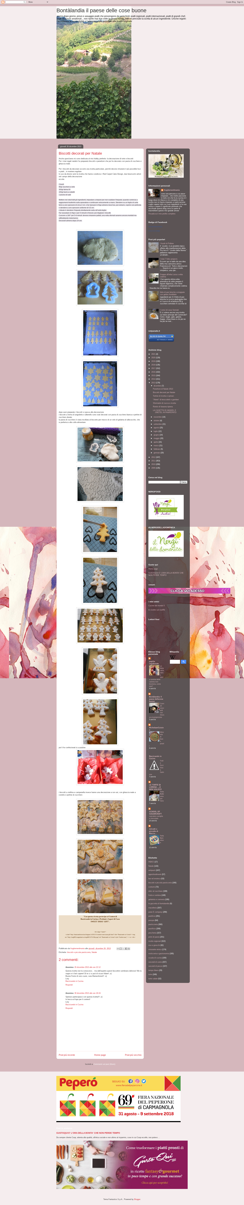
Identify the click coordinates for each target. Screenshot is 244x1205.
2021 (153, 354)
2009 (153, 468)
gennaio (157, 453)
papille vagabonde (154, 662)
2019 (153, 361)
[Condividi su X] (123, 948)
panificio (151, 916)
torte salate (153, 979)
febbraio (157, 449)
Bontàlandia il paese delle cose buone (101, 10)
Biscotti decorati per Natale (164, 392)
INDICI (151, 862)
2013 (153, 383)
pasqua (151, 920)
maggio (157, 438)
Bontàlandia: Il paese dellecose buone (156, 699)
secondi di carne (155, 962)
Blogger (137, 1199)
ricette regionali (154, 941)
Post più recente (67, 1055)
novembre (158, 417)
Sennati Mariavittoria (155, 226)
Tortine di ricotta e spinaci (163, 396)
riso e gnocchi (154, 945)
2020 (153, 358)
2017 (153, 368)
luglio (156, 431)
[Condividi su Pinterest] (128, 948)
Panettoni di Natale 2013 (163, 389)
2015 (153, 375)
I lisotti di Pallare (167, 243)
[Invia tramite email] (118, 948)
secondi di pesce (155, 966)
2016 (153, 372)
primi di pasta (153, 937)
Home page (100, 1055)
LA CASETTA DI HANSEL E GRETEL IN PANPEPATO (164, 411)
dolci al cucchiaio (155, 891)
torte (150, 974)
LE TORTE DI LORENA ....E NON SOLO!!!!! (155, 787)
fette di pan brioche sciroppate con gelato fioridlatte (172, 293)
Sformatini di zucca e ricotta (164, 403)
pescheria (152, 933)
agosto (157, 428)
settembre (158, 424)
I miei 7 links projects (168, 259)
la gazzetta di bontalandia (158, 903)
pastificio (152, 929)
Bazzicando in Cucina (74, 981)
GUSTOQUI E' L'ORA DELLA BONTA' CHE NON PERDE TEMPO (166, 574)
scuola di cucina (155, 958)
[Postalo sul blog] (120, 948)
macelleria (152, 908)
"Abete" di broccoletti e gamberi (166, 400)
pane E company (155, 912)
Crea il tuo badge (154, 231)
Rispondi (69, 985)
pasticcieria (153, 924)
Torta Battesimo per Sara (162, 796)
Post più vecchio (133, 1055)
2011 (153, 461)
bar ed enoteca (154, 879)
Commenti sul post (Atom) (104, 1064)
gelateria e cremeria (156, 899)
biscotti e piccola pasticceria (79, 952)
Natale (94, 952)
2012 (153, 457)
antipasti (151, 870)
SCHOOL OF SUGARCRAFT (155, 813)
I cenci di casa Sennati (169, 310)
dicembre (158, 386)
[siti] (161, 341)
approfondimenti (154, 874)
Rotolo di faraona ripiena (163, 407)
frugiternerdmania (172, 190)
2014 (153, 379)
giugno (157, 435)
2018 (153, 365)
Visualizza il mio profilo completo (161, 214)
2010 (153, 464)
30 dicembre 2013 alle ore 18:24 (87, 993)
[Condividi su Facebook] (126, 948)
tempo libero (153, 970)
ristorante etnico (155, 949)
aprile (156, 442)
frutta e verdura (154, 895)
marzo (156, 445)
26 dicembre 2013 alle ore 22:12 (87, 967)
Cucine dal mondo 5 (156, 606)
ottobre (157, 421)
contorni (151, 887)
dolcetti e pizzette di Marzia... (153, 831)
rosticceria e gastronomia (158, 953)
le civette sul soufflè (156, 610)
